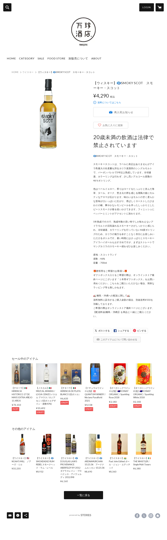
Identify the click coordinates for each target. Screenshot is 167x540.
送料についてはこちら (109, 102)
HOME (11, 58)
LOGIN (147, 7)
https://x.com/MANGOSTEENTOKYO (144, 515)
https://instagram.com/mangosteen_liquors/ (150, 515)
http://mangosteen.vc (157, 515)
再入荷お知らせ (123, 112)
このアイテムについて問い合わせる (119, 339)
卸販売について (78, 58)
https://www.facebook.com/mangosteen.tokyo (137, 515)
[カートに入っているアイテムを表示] (160, 7)
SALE (41, 58)
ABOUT (96, 58)
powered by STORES (80, 515)
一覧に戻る (83, 495)
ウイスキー (28, 72)
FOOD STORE (56, 58)
